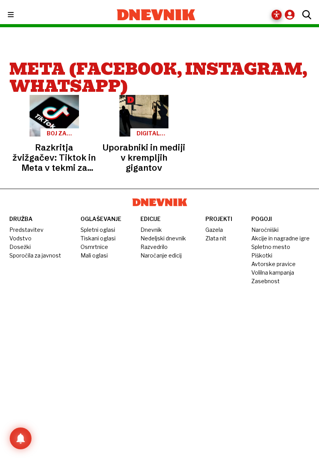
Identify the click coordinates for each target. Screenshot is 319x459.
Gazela (214, 229)
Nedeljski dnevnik (163, 238)
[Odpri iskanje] (304, 14)
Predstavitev (26, 229)
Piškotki (261, 255)
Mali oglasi (94, 255)
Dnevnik (151, 229)
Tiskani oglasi (98, 238)
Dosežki (20, 247)
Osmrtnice (94, 247)
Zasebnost (265, 281)
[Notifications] (21, 438)
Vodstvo (20, 238)
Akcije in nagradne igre (280, 238)
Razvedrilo (154, 247)
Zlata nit (215, 238)
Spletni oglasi (98, 229)
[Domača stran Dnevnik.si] (156, 14)
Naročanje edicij (161, 255)
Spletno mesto (270, 247)
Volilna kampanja (272, 272)
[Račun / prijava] (291, 14)
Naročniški (265, 229)
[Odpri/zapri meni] (18, 15)
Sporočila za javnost (35, 255)
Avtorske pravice (273, 264)
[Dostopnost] (277, 15)
